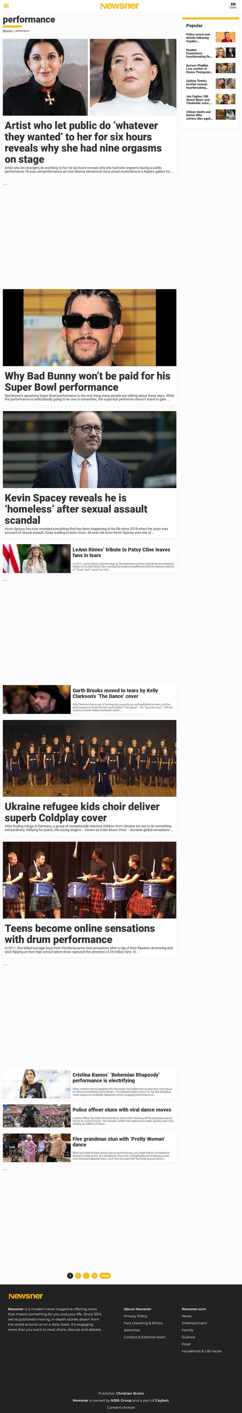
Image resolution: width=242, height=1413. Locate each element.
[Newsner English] (119, 6)
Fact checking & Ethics (143, 1323)
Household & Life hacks (202, 1351)
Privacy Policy (135, 1316)
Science (188, 1337)
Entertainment (194, 1323)
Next (105, 1276)
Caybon (161, 1400)
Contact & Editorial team (145, 1337)
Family (187, 1330)
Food (186, 1344)
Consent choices (121, 1407)
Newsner (7, 30)
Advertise (132, 1330)
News (187, 1316)
